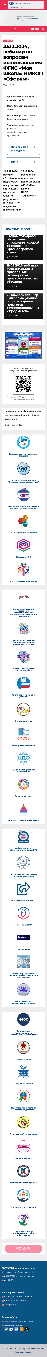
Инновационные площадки (23, 532)
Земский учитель (23, 721)
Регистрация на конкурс (23, 745)
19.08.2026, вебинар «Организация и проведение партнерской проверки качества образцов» (22, 273)
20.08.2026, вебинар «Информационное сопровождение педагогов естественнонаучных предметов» (23, 303)
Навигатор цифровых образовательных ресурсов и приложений (23, 975)
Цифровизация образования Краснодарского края (23, 875)
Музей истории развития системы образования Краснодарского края (24, 643)
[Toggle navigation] (5, 5)
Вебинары (8, 40)
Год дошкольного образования (23, 820)
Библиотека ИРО (23, 1158)
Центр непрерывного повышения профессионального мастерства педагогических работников (23, 613)
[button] (36, 29)
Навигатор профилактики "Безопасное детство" (23, 1109)
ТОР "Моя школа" (23, 925)
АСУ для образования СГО (23, 900)
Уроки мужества (23, 1059)
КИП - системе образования (23, 581)
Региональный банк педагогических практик (24, 1002)
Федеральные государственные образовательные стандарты (23, 1033)
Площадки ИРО (23, 557)
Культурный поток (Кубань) (23, 1183)
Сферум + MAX (23, 949)
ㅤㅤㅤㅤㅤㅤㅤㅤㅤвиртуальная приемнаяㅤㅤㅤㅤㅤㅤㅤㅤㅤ (23, 1249)
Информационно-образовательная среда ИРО (23, 849)
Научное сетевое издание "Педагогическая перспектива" (23, 481)
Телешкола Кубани (23, 1083)
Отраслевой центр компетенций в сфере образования (23, 1233)
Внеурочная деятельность (23, 1207)
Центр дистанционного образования (23, 771)
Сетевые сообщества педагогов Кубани (23, 670)
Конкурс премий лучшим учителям (23, 696)
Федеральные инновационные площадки (23, 455)
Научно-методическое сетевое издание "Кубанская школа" (23, 507)
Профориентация (23, 796)
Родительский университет (23, 1134)
